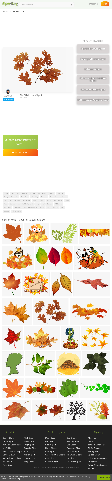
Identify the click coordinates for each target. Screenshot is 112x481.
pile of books (16, 211)
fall (18, 193)
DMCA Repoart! (21, 152)
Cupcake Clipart (30, 448)
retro (16, 197)
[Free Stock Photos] (9, 3)
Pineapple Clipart (74, 448)
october (6, 211)
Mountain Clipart (74, 461)
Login (105, 4)
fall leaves (17, 208)
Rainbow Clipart (52, 461)
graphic (24, 193)
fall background (27, 204)
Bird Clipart (71, 444)
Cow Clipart (71, 438)
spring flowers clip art (12, 458)
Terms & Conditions (96, 444)
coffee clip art (9, 454)
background (8, 197)
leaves (12, 204)
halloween (26, 200)
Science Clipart (30, 458)
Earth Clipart (29, 451)
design (6, 193)
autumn (33, 193)
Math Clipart (29, 438)
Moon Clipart (50, 438)
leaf (43, 204)
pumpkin (44, 197)
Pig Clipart (71, 458)
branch (51, 193)
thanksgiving (58, 200)
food (12, 193)
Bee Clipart (50, 451)
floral (49, 200)
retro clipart (42, 193)
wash (5, 200)
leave (67, 200)
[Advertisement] (38, 31)
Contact (91, 441)
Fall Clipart (49, 441)
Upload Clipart (94, 454)
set (19, 204)
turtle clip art (8, 441)
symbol (41, 200)
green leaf (24, 197)
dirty (37, 204)
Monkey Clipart (73, 451)
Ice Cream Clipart (74, 454)
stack (5, 204)
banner (49, 204)
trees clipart (8, 465)
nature (55, 208)
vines (35, 200)
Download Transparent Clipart (21, 142)
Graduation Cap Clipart (55, 454)
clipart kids (60, 193)
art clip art (7, 461)
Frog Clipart (29, 444)
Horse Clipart (51, 448)
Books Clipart (29, 441)
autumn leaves (15, 200)
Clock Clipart (50, 444)
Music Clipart (29, 454)
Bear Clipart (50, 458)
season (42, 208)
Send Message (8, 99)
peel (62, 208)
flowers (63, 197)
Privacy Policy (94, 451)
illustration (7, 208)
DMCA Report (94, 448)
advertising (34, 197)
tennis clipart (54, 197)
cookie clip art (9, 438)
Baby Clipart (29, 461)
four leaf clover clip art (13, 451)
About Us (92, 438)
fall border (58, 204)
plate (48, 208)
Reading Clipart (73, 441)
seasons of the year (30, 208)
